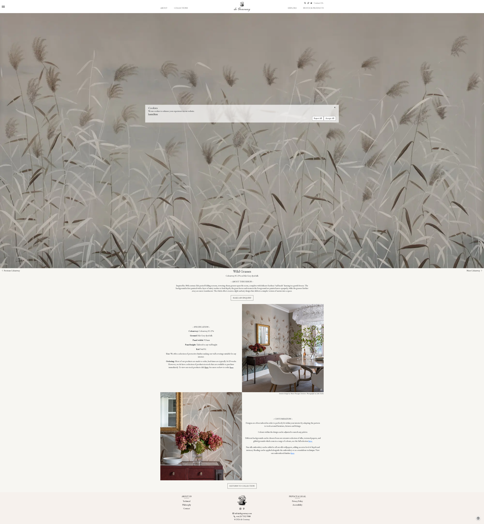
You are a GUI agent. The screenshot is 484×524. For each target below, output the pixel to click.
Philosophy (186, 504)
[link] (312, 3)
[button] (335, 107)
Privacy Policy (297, 501)
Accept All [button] (329, 118)
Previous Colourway (12, 270)
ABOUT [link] (163, 8)
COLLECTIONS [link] (181, 8)
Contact (186, 508)
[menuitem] (163, 8)
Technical (186, 501)
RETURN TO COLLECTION (242, 486)
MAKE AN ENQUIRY (242, 297)
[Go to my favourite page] (308, 3)
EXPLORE (292, 8)
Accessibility (297, 504)
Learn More (153, 114)
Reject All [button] (318, 118)
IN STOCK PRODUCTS (313, 8)
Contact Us (318, 3)
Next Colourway (473, 270)
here (206, 367)
